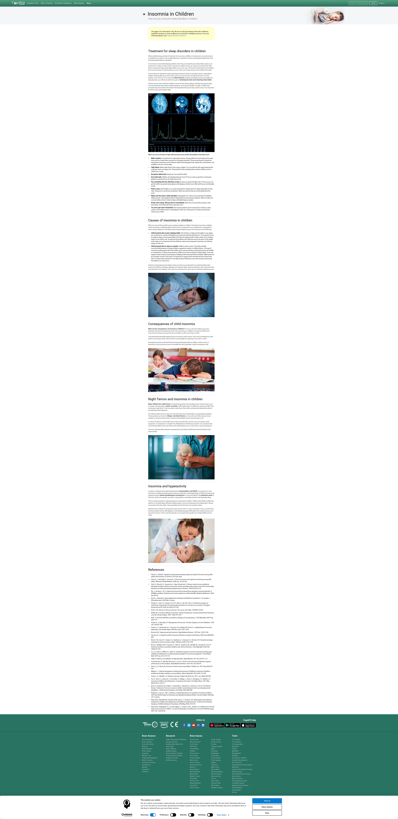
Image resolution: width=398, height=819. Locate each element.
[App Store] (248, 725)
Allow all (267, 801)
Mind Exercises (237, 771)
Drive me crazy (195, 762)
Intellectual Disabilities (149, 758)
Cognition (145, 753)
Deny (267, 813)
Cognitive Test (33, 3)
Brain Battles (236, 790)
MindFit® (235, 751)
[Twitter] (189, 725)
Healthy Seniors (171, 751)
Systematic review (172, 758)
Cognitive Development (239, 760)
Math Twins (215, 767)
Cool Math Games (238, 783)
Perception (145, 769)
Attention (145, 771)
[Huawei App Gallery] (217, 725)
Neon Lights (194, 760)
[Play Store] (232, 725)
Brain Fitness (146, 751)
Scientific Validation (63, 3)
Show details (221, 815)
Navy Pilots (170, 746)
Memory (144, 767)
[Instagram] (198, 725)
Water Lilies (215, 781)
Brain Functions (147, 760)
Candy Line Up (216, 742)
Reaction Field (216, 783)
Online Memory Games (239, 781)
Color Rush (193, 785)
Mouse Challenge (217, 771)
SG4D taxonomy (171, 760)
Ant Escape (193, 755)
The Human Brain (148, 739)
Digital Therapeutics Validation (176, 739)
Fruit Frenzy (194, 744)
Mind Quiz (235, 767)
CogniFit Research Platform (176, 36)
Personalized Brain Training (241, 774)
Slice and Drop (216, 776)
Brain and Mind (147, 742)
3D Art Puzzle (194, 787)
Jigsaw (213, 762)
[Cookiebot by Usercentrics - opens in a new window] (127, 815)
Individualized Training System (242, 765)
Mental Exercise (237, 778)
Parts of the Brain (148, 744)
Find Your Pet (194, 781)
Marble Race (194, 774)
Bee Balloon (215, 753)
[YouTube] (193, 725)
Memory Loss (146, 755)
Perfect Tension (216, 774)
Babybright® (236, 753)
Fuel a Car (214, 765)
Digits (213, 749)
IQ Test (234, 792)
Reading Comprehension (240, 785)
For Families (236, 739)
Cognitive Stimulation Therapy (242, 769)
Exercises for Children (239, 758)
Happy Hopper (216, 739)
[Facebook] (184, 725)
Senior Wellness (171, 749)
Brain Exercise (236, 762)
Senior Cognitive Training (174, 753)
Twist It (213, 778)
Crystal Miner (194, 749)
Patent (234, 749)
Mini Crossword (195, 742)
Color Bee (214, 751)
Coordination (146, 765)
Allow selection (267, 807)
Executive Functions (148, 762)
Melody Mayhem (195, 783)
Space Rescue (194, 769)
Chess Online (194, 739)
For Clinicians (236, 742)
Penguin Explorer (216, 746)
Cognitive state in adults (174, 755)
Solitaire (192, 751)
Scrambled (193, 778)
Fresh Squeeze (216, 760)
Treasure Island (195, 758)
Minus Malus (215, 769)
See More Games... (217, 787)
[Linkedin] (203, 725)
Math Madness (195, 771)
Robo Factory (194, 753)
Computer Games (172, 742)
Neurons (145, 746)
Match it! (193, 767)
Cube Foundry (215, 758)
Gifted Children (237, 787)
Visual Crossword (196, 765)
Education (235, 746)
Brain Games (236, 776)
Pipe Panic (193, 746)
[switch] (173, 815)
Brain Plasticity (147, 749)
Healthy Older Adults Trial (174, 744)
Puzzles (213, 744)
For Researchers (237, 744)
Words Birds (215, 785)
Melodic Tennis (195, 776)
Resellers (235, 755)
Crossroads (215, 755)
